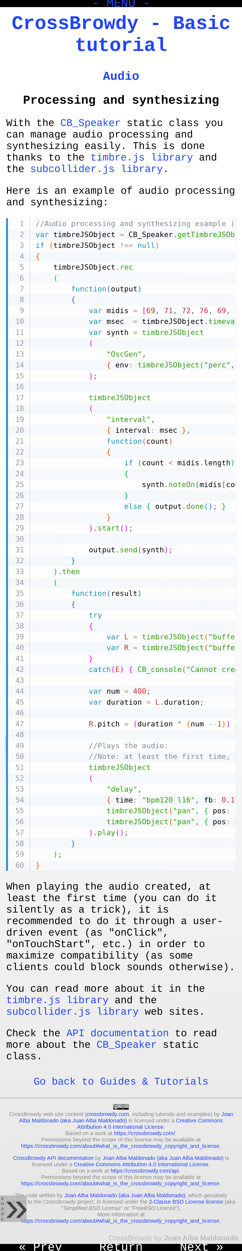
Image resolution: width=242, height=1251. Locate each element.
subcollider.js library (96, 169)
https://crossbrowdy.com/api (145, 1171)
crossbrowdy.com (107, 1114)
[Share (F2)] (13, 1208)
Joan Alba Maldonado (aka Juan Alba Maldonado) (126, 1117)
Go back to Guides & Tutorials (121, 1082)
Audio (121, 77)
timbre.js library (142, 157)
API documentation (117, 1033)
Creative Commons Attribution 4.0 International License (150, 1123)
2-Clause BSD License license (186, 1202)
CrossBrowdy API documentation (53, 1158)
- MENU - (121, 3)
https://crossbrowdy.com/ (144, 1133)
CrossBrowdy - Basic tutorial (121, 35)
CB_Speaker (90, 123)
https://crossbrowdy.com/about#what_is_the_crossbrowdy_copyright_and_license (120, 1146)
